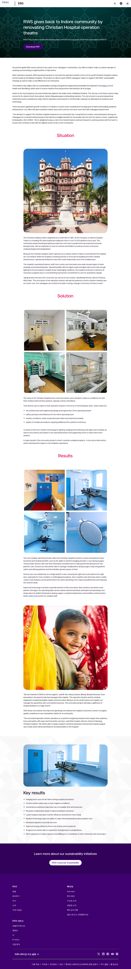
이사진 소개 (71, 900)
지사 (14, 900)
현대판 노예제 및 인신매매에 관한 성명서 (82, 964)
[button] (7, 3)
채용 (14, 891)
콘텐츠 (15, 930)
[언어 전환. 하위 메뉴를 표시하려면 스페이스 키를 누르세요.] (121, 4)
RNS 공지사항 (72, 910)
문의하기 (16, 896)
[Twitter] (98, 954)
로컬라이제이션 (18, 926)
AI (13, 935)
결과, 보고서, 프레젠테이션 (77, 914)
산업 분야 (16, 944)
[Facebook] (107, 954)
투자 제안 (71, 896)
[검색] (115, 4)
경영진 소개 (71, 905)
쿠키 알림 (104, 964)
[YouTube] (112, 954)
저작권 (45, 964)
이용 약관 (35, 964)
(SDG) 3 (105, 85)
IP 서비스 (16, 939)
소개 (14, 905)
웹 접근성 (114, 964)
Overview (71, 891)
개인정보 (53, 964)
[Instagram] (117, 954)
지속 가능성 (17, 910)
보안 (61, 964)
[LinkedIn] (103, 954)
